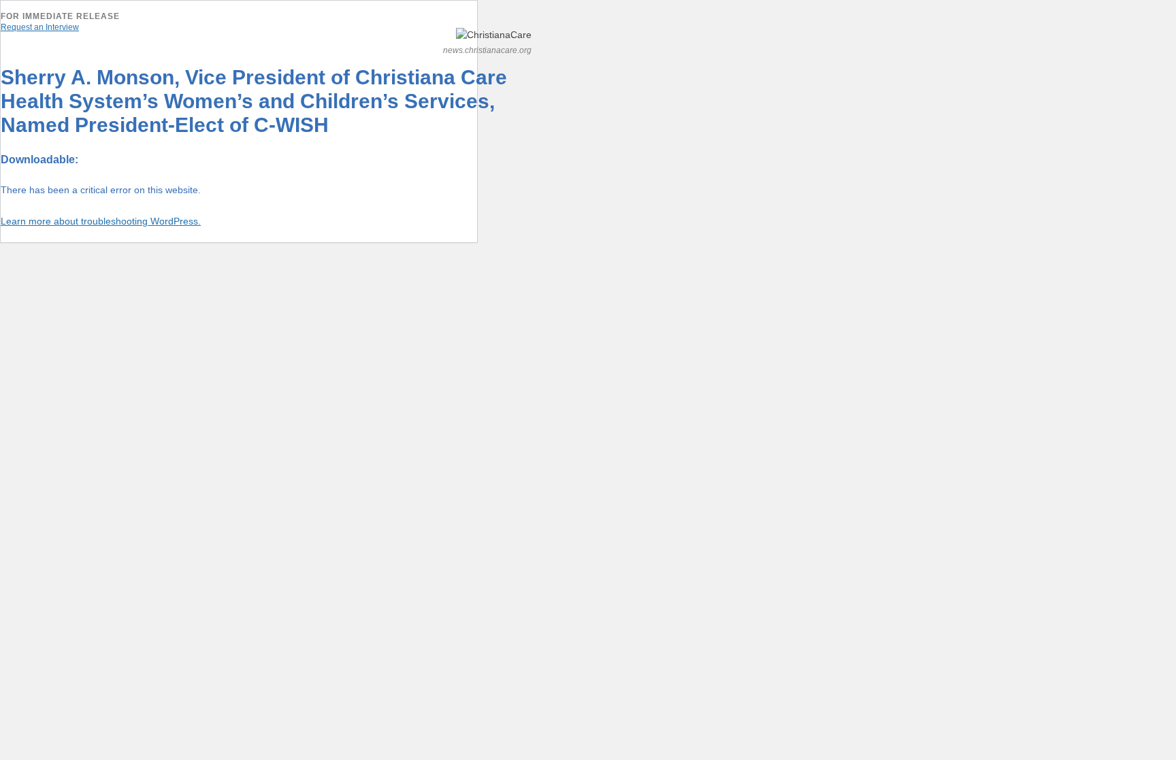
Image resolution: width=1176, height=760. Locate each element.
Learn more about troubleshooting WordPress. (101, 221)
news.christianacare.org (487, 50)
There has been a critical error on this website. (101, 189)
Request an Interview (40, 27)
